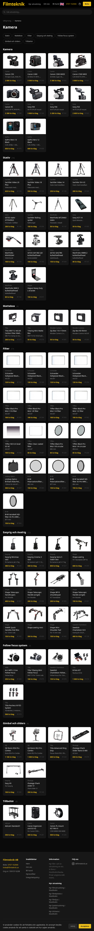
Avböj (73, 926)
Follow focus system (66, 35)
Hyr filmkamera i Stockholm (55, 894)
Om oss (47, 4)
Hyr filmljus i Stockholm (54, 900)
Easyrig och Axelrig (45, 35)
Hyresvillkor (30, 874)
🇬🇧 (62, 4)
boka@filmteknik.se (11, 867)
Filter (30, 35)
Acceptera (85, 926)
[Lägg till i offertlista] (20, 56)
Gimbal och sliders (12, 41)
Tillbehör (29, 41)
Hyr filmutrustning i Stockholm (57, 889)
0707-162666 (71, 4)
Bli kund (56, 4)
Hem (28, 863)
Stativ (7, 35)
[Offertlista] (79, 4)
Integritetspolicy (32, 877)
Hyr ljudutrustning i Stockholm (57, 906)
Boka (87, 4)
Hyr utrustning (35, 4)
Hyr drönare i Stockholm (54, 912)
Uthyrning (7, 21)
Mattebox (18, 35)
